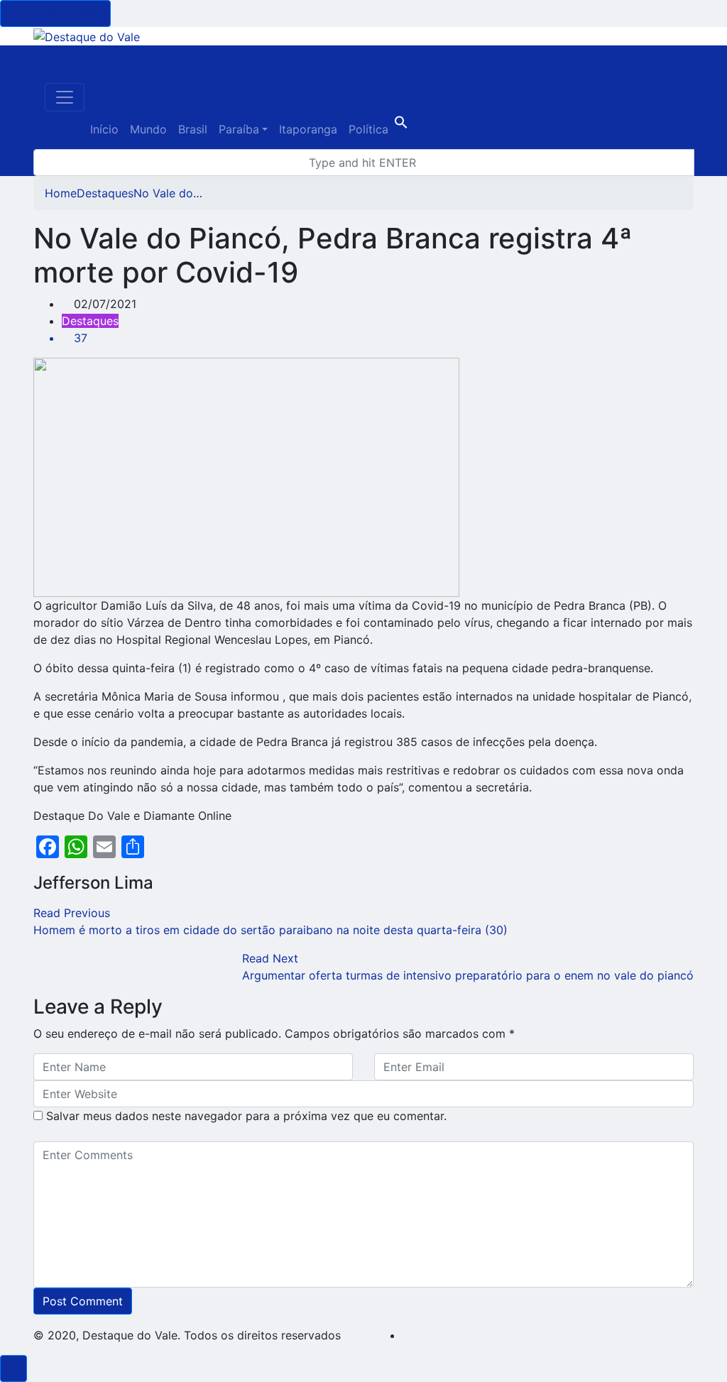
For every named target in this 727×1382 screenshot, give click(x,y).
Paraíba (239, 129)
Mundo (148, 129)
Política (368, 129)
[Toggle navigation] (64, 97)
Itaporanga (308, 129)
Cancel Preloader (55, 13)
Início (104, 129)
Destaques (105, 193)
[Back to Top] (13, 1368)
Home (61, 193)
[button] (401, 125)
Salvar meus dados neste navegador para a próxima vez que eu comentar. (246, 1116)
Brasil (192, 129)
